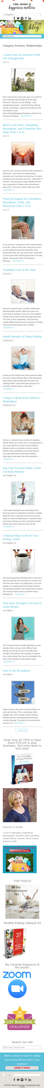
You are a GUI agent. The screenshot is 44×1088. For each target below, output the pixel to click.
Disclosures (31, 1085)
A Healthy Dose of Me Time (19, 269)
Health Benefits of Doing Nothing (22, 336)
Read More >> (26, 116)
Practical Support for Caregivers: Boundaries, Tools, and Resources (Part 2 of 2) (22, 202)
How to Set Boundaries (16, 670)
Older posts (22, 730)
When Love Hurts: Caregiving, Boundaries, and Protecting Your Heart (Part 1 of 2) (22, 128)
